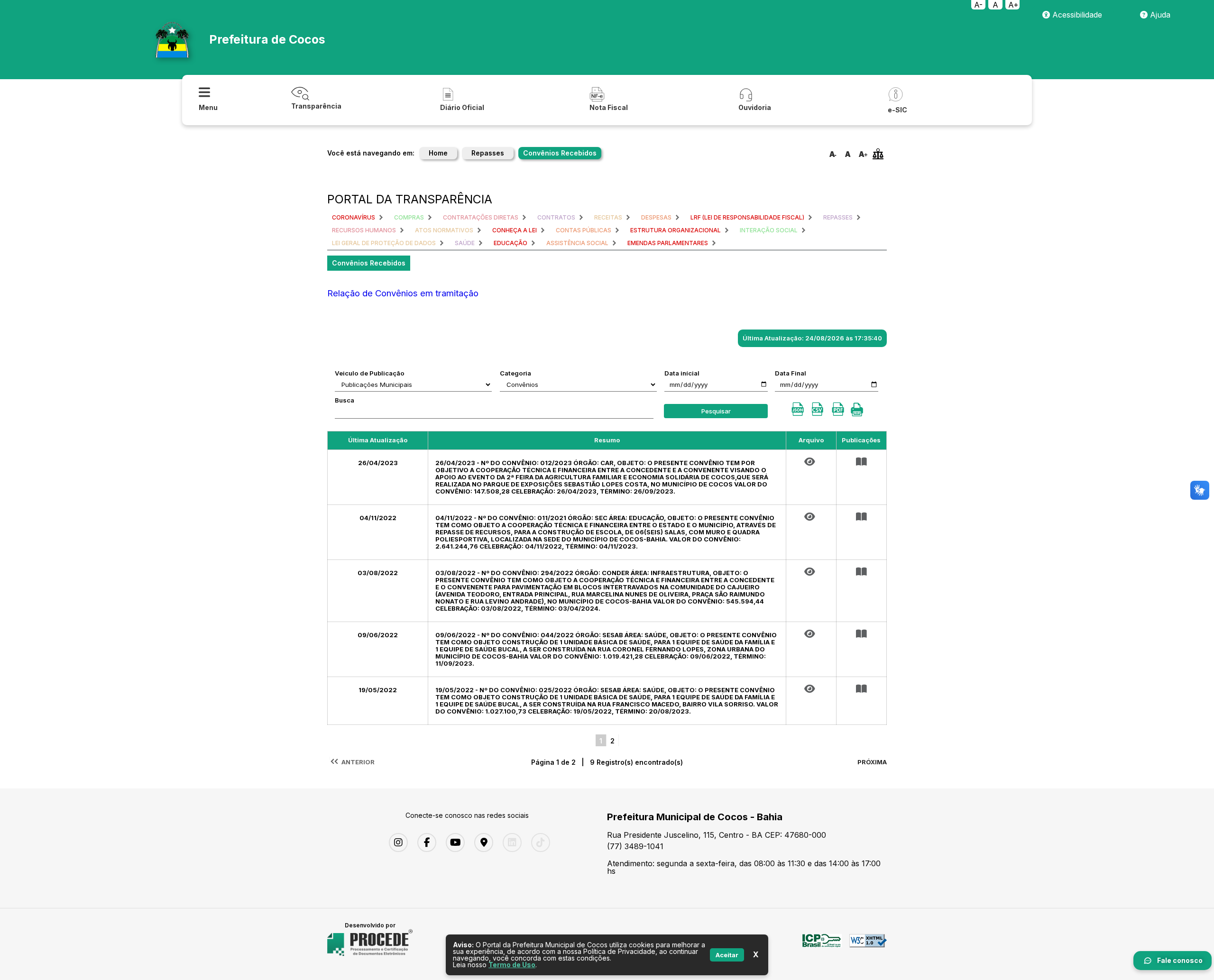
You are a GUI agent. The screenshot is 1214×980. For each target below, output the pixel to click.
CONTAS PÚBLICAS (583, 230)
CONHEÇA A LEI (514, 230)
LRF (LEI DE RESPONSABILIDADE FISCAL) (747, 217)
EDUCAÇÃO (510, 243)
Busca (344, 400)
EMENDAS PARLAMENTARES (667, 243)
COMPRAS (409, 217)
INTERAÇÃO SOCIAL (769, 230)
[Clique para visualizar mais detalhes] (861, 462)
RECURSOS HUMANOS (364, 230)
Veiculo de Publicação (370, 373)
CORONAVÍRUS (353, 217)
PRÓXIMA (872, 762)
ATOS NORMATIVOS (444, 230)
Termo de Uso (511, 965)
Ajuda (1159, 14)
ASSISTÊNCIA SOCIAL (577, 243)
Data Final (790, 373)
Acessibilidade (1076, 14)
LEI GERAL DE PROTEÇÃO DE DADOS (384, 243)
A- (978, 4)
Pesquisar (716, 411)
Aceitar (727, 955)
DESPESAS (656, 217)
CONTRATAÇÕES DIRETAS (480, 217)
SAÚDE (465, 243)
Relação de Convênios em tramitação (402, 293)
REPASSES (838, 217)
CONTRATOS (556, 217)
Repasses (487, 153)
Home (438, 153)
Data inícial (681, 373)
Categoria (515, 373)
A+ (1013, 4)
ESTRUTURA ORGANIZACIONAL (675, 230)
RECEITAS (608, 217)
